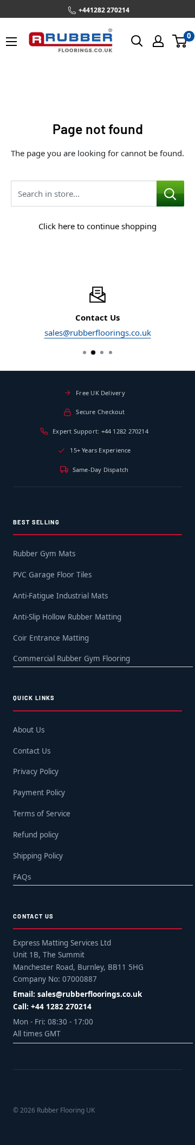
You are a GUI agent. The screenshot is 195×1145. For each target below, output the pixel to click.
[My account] (158, 41)
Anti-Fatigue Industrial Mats (60, 596)
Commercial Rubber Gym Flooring (71, 658)
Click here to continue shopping (97, 226)
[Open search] (137, 41)
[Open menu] (11, 41)
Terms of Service (41, 813)
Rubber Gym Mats (44, 553)
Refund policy (35, 835)
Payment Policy (39, 792)
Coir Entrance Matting (51, 638)
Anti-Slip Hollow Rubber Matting (67, 617)
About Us (28, 730)
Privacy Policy (35, 771)
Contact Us (31, 751)
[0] (180, 41)
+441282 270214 (104, 10)
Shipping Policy (38, 856)
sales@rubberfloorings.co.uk (97, 332)
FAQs (22, 877)
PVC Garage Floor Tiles (52, 575)
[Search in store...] (170, 194)
